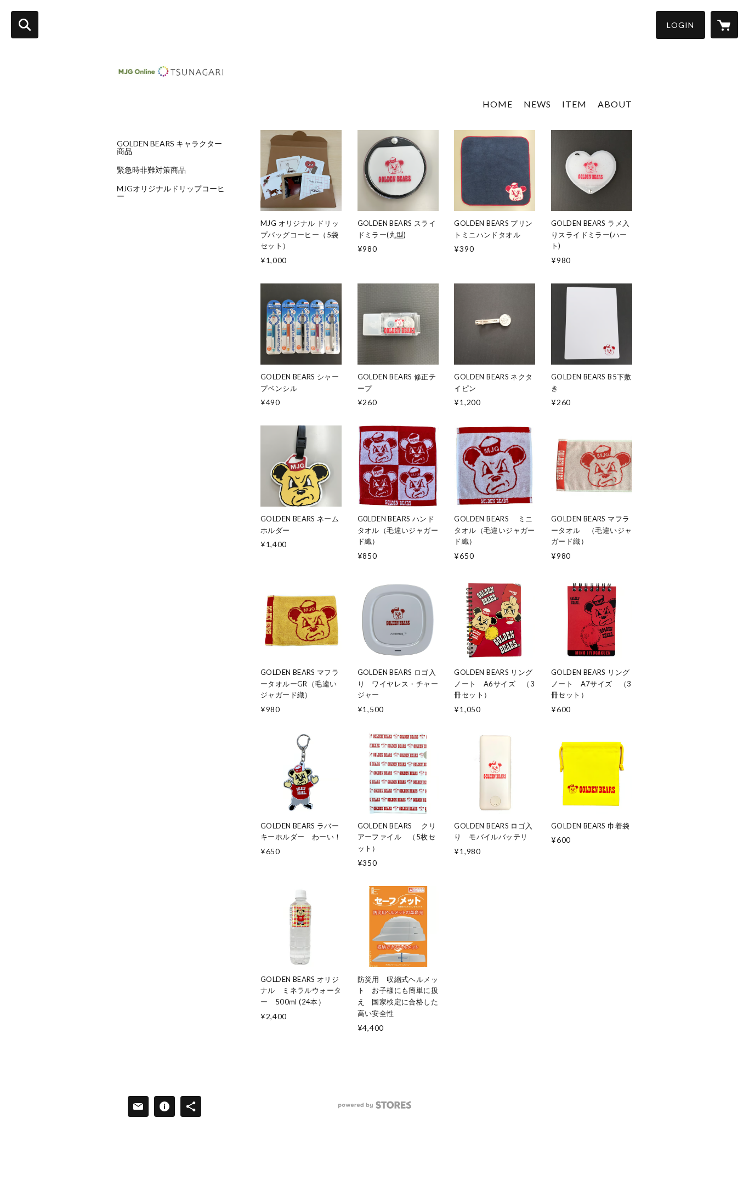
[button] (680, 25)
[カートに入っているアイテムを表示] (724, 24)
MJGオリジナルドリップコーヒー (171, 192)
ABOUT (615, 104)
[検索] (24, 24)
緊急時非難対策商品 (151, 170)
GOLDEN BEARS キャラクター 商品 (171, 147)
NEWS (537, 104)
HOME (498, 104)
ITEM (574, 104)
